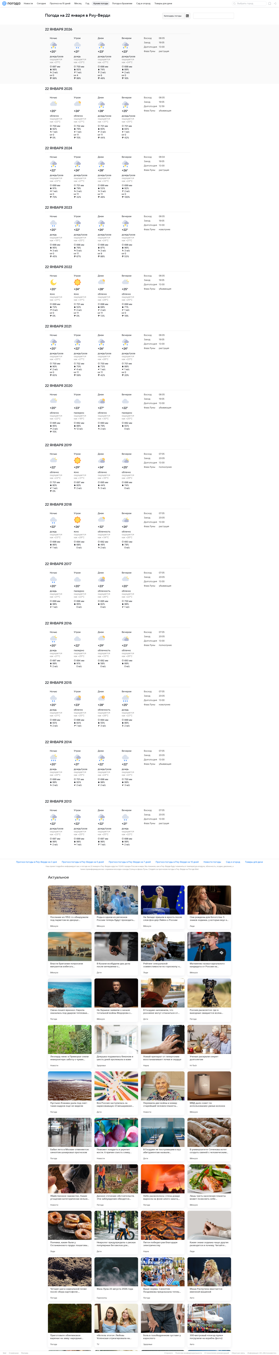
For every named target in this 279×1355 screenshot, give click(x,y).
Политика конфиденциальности (188, 1353)
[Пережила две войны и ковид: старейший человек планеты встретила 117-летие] (163, 1093)
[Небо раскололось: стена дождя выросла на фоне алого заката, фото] (163, 1186)
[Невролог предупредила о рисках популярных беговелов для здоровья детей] (116, 1232)
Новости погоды (212, 862)
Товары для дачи (254, 862)
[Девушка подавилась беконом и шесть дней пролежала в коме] (116, 1046)
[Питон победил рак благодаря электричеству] (163, 1232)
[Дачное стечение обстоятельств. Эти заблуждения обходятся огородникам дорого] (116, 1186)
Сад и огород (233, 862)
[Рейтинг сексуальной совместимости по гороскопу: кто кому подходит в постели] (163, 954)
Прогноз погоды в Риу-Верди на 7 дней (130, 862)
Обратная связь (238, 1353)
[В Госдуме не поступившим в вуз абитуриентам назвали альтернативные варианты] (163, 1139)
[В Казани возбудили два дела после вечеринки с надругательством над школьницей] (116, 954)
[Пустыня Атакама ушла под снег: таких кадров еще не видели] (70, 1093)
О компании (14, 1353)
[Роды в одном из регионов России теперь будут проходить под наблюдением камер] (116, 907)
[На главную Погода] (13, 3)
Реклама (24, 1353)
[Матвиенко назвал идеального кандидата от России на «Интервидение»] (209, 954)
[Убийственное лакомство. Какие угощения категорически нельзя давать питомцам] (70, 1186)
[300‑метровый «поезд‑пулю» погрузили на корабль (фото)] (209, 1325)
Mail (4, 1353)
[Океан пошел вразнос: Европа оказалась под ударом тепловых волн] (70, 1000)
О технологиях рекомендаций (216, 1353)
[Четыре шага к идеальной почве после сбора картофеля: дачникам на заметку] (70, 1279)
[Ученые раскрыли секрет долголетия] (209, 1046)
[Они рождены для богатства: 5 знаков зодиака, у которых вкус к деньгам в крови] (209, 907)
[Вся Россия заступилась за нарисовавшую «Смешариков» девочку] (116, 1093)
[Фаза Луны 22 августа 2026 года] (116, 1279)
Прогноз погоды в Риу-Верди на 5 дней (83, 862)
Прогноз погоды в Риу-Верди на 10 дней (177, 862)
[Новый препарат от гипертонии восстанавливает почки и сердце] (163, 1046)
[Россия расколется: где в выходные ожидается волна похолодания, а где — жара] (209, 1000)
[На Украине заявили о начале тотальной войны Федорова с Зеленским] (116, 1000)
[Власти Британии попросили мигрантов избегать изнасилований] (70, 954)
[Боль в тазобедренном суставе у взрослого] (163, 1325)
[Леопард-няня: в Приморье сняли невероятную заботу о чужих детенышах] (70, 1046)
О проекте (168, 1353)
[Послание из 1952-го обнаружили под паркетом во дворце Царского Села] (70, 907)
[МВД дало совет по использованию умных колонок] (209, 1093)
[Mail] (4, 3)
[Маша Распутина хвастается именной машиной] (209, 1279)
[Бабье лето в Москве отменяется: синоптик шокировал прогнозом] (70, 1139)
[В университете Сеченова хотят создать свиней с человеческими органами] (209, 1139)
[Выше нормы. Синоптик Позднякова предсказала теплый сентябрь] (163, 1279)
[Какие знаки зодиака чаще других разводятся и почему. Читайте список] (209, 1232)
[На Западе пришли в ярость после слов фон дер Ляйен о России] (163, 907)
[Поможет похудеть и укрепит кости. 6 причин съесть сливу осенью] (116, 1139)
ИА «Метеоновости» (267, 1353)
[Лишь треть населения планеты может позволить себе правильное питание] (209, 1186)
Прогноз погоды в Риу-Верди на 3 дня (36, 862)
